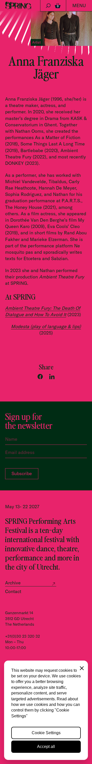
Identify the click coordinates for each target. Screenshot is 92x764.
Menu (79, 5)
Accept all (46, 746)
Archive (13, 583)
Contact (13, 591)
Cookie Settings (46, 733)
